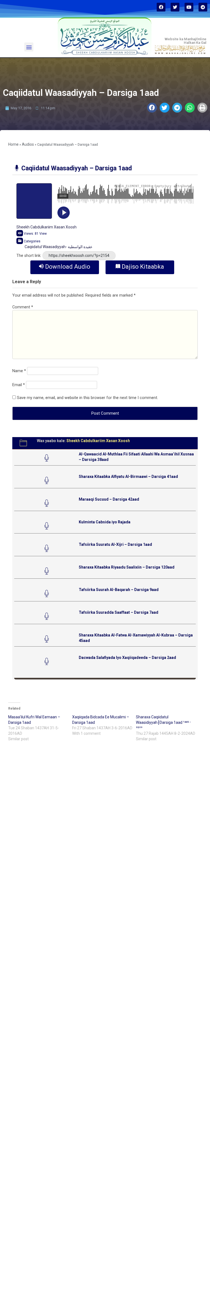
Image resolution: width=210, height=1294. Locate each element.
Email (18, 385)
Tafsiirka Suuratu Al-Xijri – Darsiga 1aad (115, 544)
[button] (28, 46)
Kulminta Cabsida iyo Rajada (104, 522)
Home (13, 144)
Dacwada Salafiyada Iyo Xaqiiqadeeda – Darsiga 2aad (127, 657)
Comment (22, 307)
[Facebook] (161, 7)
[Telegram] (203, 7)
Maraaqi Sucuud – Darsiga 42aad (109, 499)
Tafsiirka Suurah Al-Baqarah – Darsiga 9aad (119, 589)
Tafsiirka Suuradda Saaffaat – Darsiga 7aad (118, 612)
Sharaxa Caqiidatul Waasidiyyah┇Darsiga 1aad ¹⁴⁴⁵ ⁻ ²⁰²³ (163, 722)
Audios (28, 144)
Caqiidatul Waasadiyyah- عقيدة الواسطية (58, 247)
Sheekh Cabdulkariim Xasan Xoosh (46, 227)
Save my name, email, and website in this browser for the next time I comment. (87, 397)
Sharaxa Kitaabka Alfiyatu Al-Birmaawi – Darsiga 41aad (128, 476)
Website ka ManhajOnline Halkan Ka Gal (185, 41)
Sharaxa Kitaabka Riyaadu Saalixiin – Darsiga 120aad (126, 567)
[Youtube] (189, 7)
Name (19, 371)
